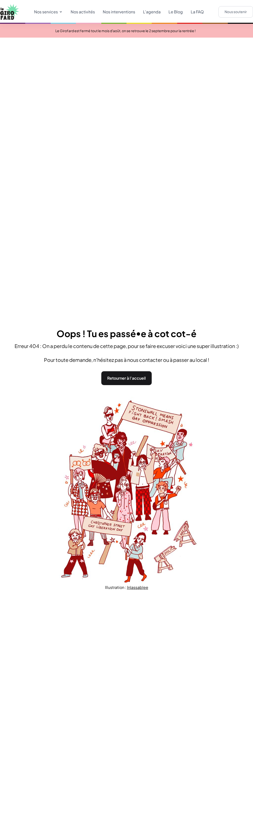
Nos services (46, 11)
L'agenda (152, 11)
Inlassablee (137, 587)
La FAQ (197, 11)
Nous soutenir (236, 11)
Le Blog (176, 11)
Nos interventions (119, 11)
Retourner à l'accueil (126, 378)
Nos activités (83, 11)
